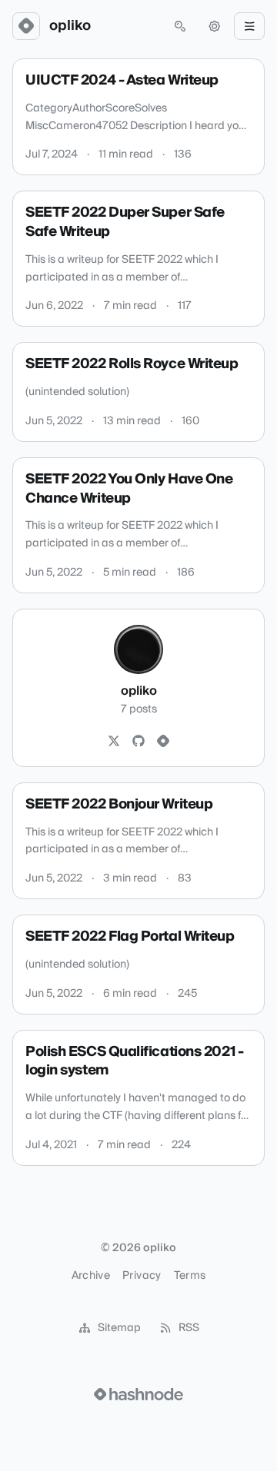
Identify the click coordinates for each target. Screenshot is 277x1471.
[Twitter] (114, 741)
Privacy (141, 1276)
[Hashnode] (163, 741)
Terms (190, 1276)
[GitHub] (138, 741)
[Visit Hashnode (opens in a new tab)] (138, 1394)
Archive (91, 1276)
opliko (70, 26)
